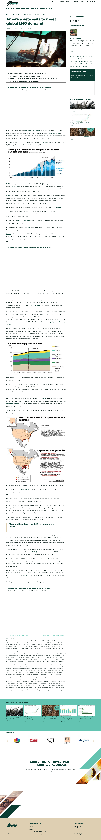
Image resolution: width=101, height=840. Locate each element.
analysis (58, 207)
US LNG (44, 142)
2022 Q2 (34, 552)
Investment (73, 61)
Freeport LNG (25, 489)
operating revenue (12, 561)
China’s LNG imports (12, 403)
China (83, 56)
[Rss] (94, 2)
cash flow (26, 575)
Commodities (15, 14)
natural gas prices (54, 133)
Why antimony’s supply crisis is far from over (82, 110)
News (8, 14)
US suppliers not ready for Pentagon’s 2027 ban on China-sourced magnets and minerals (68, 719)
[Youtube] (92, 2)
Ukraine (84, 66)
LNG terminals (41, 398)
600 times (15, 186)
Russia (88, 64)
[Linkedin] (90, 2)
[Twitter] (88, 2)
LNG (7, 184)
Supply (8, 195)
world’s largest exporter (32, 130)
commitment (58, 291)
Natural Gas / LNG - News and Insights (33, 14)
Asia (43, 387)
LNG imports (43, 300)
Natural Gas (73, 64)
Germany (89, 59)
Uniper (59, 236)
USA (89, 66)
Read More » (10, 723)
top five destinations (24, 220)
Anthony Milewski (75, 56)
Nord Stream (81, 64)
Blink (83, 834)
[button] (71, 21)
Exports (8, 234)
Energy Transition (75, 59)
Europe (83, 59)
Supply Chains (77, 66)
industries (52, 214)
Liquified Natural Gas (84, 61)
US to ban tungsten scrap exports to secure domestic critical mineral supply (81, 123)
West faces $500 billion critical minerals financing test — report (86, 718)
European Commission (37, 305)
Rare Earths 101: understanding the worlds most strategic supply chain (81, 136)
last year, (28, 227)
